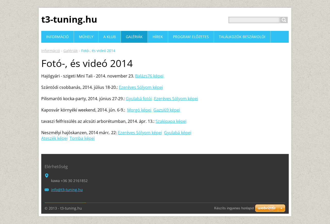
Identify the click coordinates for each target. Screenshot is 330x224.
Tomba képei (82, 138)
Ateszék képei (54, 138)
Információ (50, 50)
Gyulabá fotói (139, 98)
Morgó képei (139, 110)
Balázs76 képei (149, 76)
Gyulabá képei (177, 132)
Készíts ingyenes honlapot (234, 208)
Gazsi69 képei (166, 110)
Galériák (70, 50)
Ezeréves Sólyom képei (141, 87)
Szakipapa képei (170, 121)
